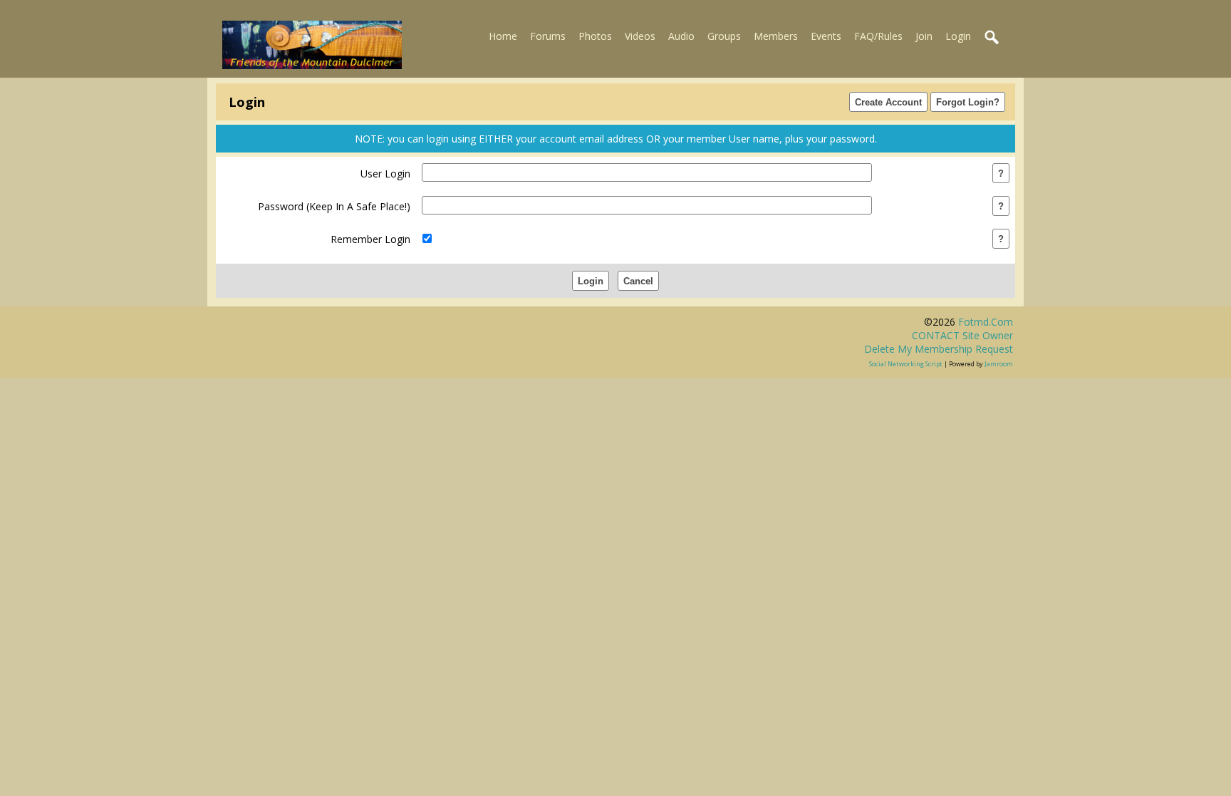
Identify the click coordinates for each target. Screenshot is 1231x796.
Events (826, 36)
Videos (640, 36)
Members (776, 36)
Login (958, 36)
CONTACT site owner (962, 335)
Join (924, 36)
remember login (370, 239)
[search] (992, 37)
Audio (681, 36)
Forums (548, 36)
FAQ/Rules (878, 36)
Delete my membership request (938, 349)
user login (385, 173)
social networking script (905, 363)
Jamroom (999, 363)
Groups (724, 36)
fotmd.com (985, 322)
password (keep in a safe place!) (334, 206)
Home (503, 36)
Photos (595, 36)
